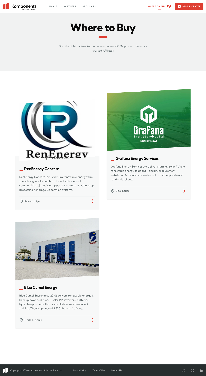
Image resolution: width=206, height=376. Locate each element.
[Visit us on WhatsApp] (192, 370)
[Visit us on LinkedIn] (201, 370)
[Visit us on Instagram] (183, 370)
